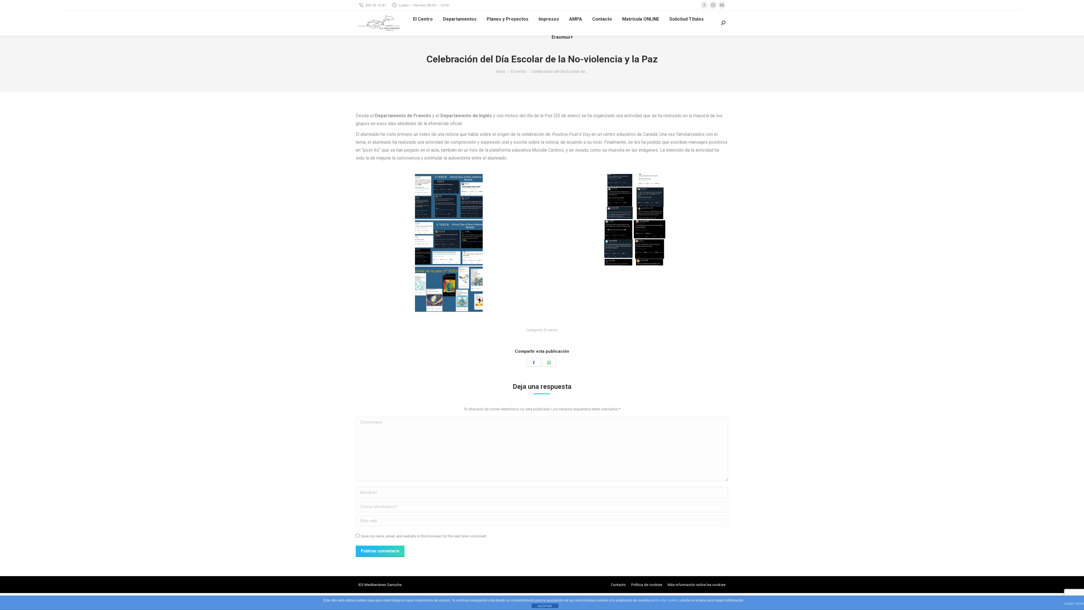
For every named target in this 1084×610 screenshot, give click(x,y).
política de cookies (664, 600)
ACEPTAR (545, 606)
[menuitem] (423, 19)
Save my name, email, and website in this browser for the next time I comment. (424, 536)
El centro (551, 330)
